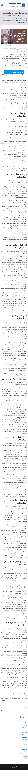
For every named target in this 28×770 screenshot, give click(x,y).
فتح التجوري (6, 230)
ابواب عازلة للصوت (13, 48)
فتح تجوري (11, 49)
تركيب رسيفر (24, 729)
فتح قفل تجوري (7, 232)
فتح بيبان (3, 45)
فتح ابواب (23, 49)
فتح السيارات (10, 305)
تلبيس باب (23, 489)
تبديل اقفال (7, 48)
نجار (23, 51)
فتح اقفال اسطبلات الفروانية (19, 97)
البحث (26, 707)
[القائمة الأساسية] (2, 5)
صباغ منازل (24, 737)
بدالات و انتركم (24, 722)
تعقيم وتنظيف (24, 734)
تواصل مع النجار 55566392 (14, 72)
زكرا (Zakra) (6, 766)
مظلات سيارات (23, 753)
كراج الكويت (24, 749)
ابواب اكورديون (21, 48)
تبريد (26, 725)
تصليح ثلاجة (24, 732)
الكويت (16, 766)
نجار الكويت (19, 51)
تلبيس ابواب (17, 487)
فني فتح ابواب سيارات (7, 303)
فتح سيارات (19, 303)
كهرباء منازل (24, 751)
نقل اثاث (25, 756)
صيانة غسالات (24, 739)
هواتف (25, 758)
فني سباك (25, 746)
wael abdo (21, 45)
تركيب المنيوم (24, 727)
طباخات (25, 741)
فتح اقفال (19, 49)
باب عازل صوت (20, 553)
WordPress (14, 767)
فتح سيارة (17, 307)
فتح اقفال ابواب (15, 158)
